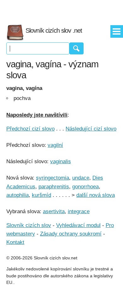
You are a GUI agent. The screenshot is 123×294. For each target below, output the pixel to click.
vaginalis (60, 161)
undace (80, 178)
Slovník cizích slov (28, 225)
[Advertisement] (61, 9)
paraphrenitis (53, 187)
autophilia (17, 195)
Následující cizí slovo (91, 129)
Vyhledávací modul (78, 225)
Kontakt (15, 242)
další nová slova (95, 195)
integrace (79, 211)
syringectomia (52, 178)
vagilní (55, 145)
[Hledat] (76, 48)
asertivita (54, 211)
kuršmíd (41, 195)
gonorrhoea (85, 187)
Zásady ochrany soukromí (71, 234)
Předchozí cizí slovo (30, 129)
